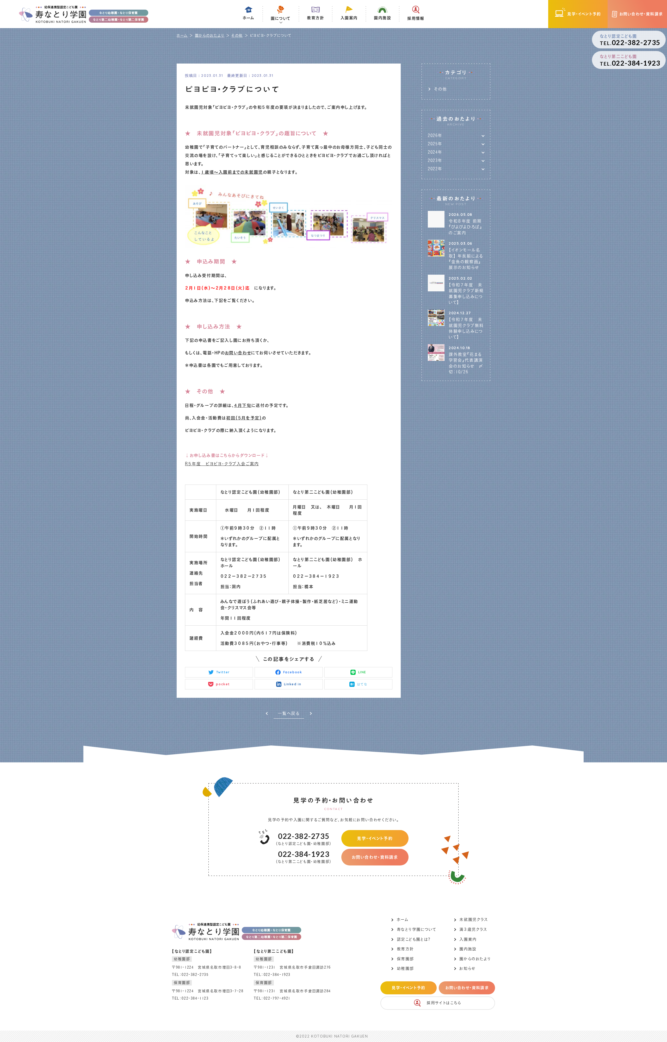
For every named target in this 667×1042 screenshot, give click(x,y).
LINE (362, 672)
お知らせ (467, 968)
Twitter (223, 672)
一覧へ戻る (289, 713)
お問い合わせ (238, 353)
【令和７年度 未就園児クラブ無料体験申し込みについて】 (466, 328)
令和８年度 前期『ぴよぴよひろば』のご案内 (465, 227)
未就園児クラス (473, 919)
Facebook (292, 672)
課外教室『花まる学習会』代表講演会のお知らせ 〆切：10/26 (466, 363)
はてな (362, 684)
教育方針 (405, 949)
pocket (223, 684)
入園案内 (467, 939)
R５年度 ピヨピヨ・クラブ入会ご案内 (222, 464)
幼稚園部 (405, 968)
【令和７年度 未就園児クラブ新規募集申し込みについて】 (466, 293)
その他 (237, 35)
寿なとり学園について (416, 929)
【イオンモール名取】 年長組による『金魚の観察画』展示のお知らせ (466, 258)
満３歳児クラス (473, 929)
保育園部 (405, 959)
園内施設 (467, 949)
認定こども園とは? (414, 939)
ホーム (182, 35)
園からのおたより (210, 35)
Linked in (292, 684)
